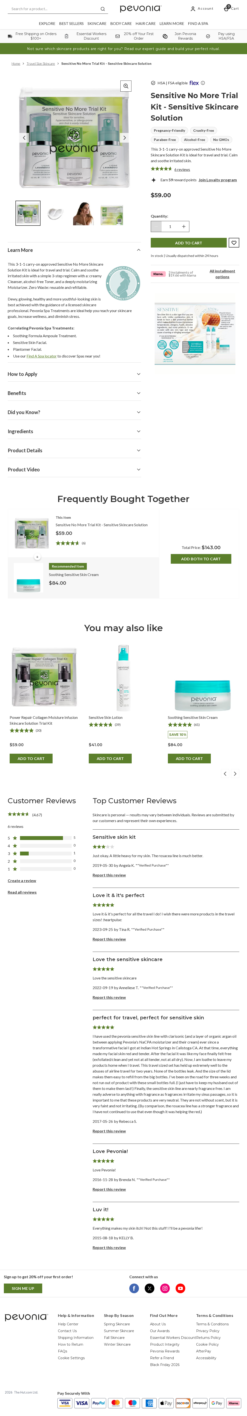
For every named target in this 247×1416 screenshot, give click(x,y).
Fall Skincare (114, 1338)
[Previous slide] (225, 773)
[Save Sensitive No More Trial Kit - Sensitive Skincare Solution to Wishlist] (234, 243)
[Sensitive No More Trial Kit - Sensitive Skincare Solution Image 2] (56, 213)
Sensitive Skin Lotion (106, 717)
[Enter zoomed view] (125, 86)
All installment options (222, 274)
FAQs (62, 1351)
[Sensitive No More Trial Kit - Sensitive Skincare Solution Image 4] (111, 213)
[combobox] (58, 9)
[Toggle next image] (125, 138)
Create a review (22, 880)
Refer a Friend (162, 1358)
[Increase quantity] (183, 226)
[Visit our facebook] (134, 1288)
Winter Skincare (117, 1344)
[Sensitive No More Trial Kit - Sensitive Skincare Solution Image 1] (28, 213)
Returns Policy (208, 1338)
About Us (158, 1324)
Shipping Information (76, 1338)
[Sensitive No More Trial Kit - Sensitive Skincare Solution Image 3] (83, 213)
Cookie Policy (207, 1344)
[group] (74, 138)
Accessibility (206, 1358)
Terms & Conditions (212, 1324)
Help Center (68, 1324)
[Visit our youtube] (180, 1288)
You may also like (123, 627)
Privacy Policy (208, 1331)
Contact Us (67, 1331)
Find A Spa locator (42, 356)
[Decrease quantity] (156, 226)
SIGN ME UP (23, 1288)
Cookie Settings (71, 1358)
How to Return (70, 1344)
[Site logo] (141, 9)
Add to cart (31, 758)
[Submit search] (102, 9)
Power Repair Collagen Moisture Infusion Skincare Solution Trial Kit (44, 720)
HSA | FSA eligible (173, 82)
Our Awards (160, 1331)
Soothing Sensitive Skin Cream (193, 717)
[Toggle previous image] (24, 138)
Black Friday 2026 (164, 1365)
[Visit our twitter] (149, 1288)
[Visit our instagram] (165, 1288)
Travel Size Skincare (41, 63)
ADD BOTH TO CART (201, 558)
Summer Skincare (119, 1331)
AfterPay (203, 1351)
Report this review (109, 875)
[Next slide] (235, 773)
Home (16, 63)
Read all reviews (22, 892)
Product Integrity (164, 1344)
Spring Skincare (117, 1324)
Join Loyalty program (218, 179)
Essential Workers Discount (173, 1338)
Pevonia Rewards (164, 1351)
